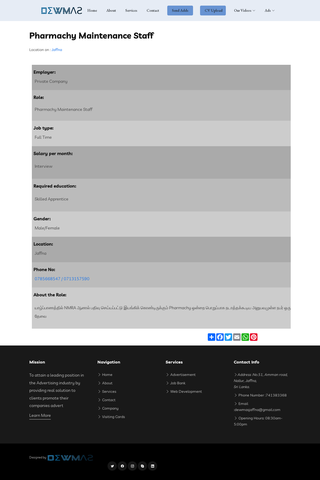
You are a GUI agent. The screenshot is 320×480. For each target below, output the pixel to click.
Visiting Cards (113, 416)
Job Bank (177, 383)
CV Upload (214, 10)
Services (131, 10)
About (111, 10)
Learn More (40, 415)
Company (110, 408)
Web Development (185, 391)
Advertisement (182, 374)
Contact (153, 10)
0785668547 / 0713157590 (62, 278)
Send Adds (180, 10)
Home (92, 10)
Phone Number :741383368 (262, 395)
